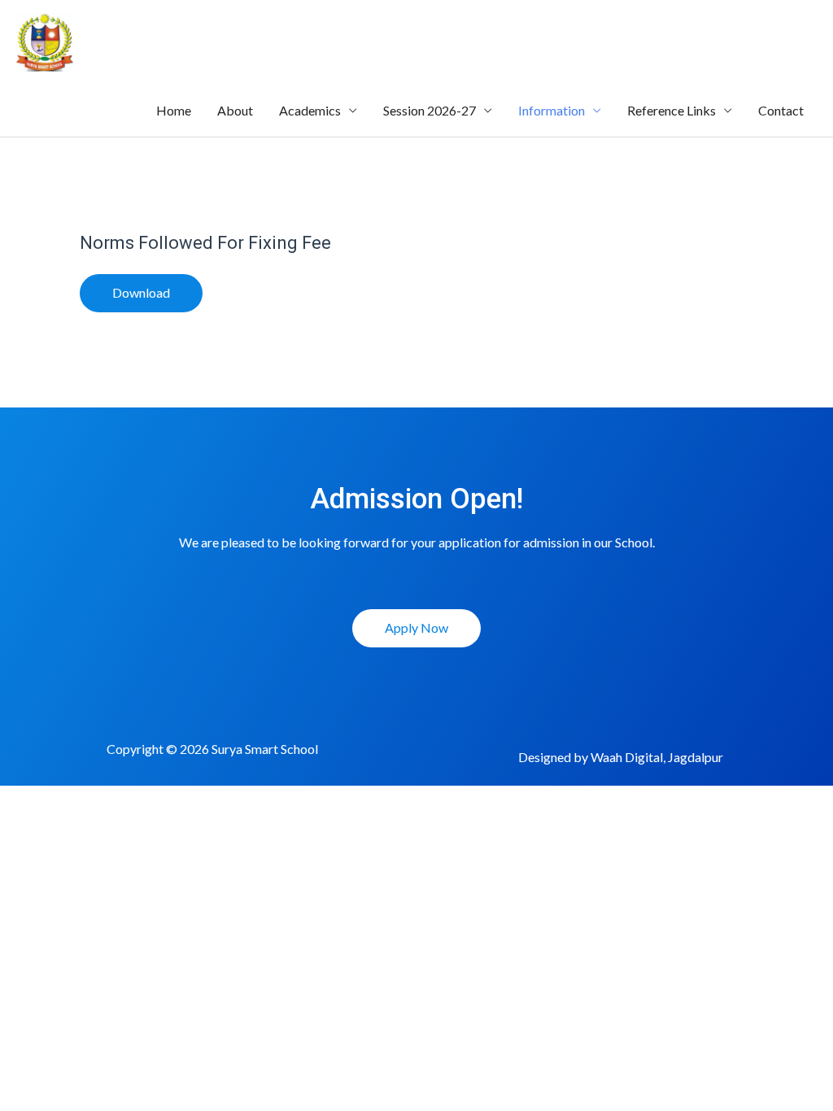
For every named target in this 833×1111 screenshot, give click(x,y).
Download (141, 292)
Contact (781, 110)
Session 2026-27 (429, 110)
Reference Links (671, 110)
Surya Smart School (248, 42)
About (235, 110)
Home (173, 110)
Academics (310, 110)
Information (551, 110)
